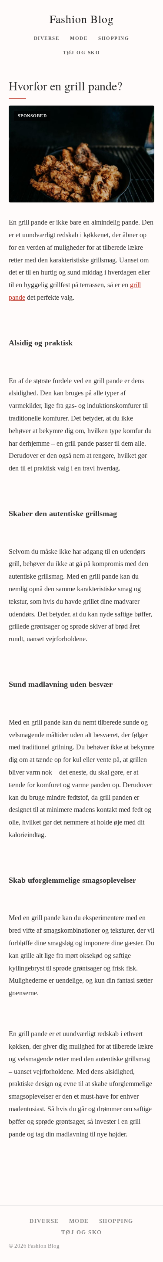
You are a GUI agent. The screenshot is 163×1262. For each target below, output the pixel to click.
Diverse (47, 37)
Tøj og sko (81, 52)
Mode (78, 37)
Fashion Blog (82, 18)
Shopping (113, 37)
